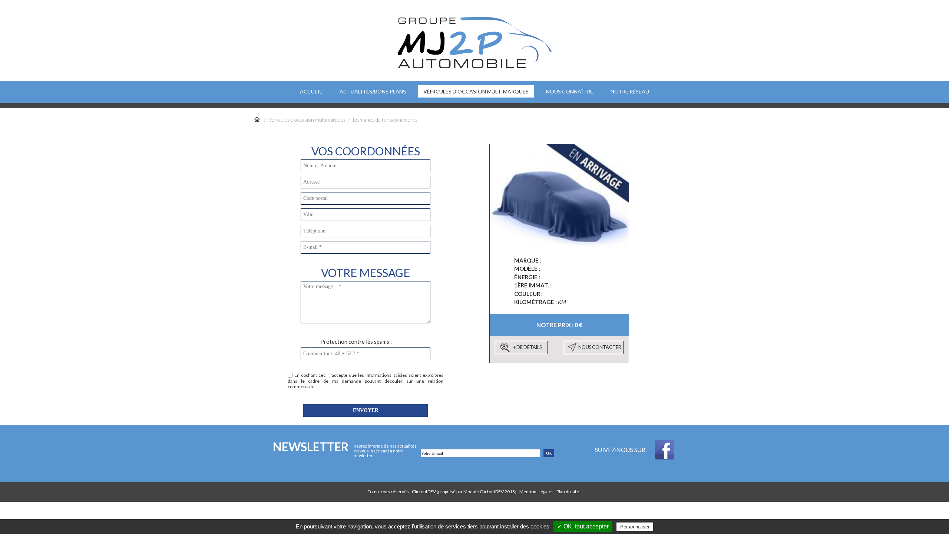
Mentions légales (536, 491)
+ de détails (527, 347)
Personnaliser (634, 527)
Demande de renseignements (385, 119)
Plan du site (567, 491)
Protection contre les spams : (356, 341)
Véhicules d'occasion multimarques (307, 119)
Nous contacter (599, 347)
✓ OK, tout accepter (583, 526)
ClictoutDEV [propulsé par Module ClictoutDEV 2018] (464, 491)
